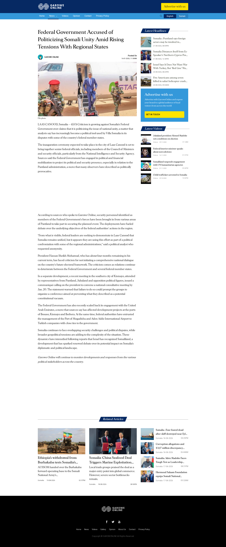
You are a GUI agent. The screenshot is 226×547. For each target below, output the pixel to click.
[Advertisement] (87, 192)
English (170, 16)
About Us (122, 529)
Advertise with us (174, 6)
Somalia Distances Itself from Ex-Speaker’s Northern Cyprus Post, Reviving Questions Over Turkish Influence (170, 53)
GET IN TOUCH (153, 114)
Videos (65, 16)
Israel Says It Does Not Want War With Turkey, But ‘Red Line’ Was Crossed (170, 66)
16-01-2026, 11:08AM (129, 58)
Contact (87, 16)
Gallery (103, 529)
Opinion (76, 16)
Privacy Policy (102, 16)
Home (42, 16)
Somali (182, 16)
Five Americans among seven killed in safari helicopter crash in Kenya (169, 80)
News (52, 16)
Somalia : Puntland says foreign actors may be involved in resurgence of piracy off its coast (170, 40)
